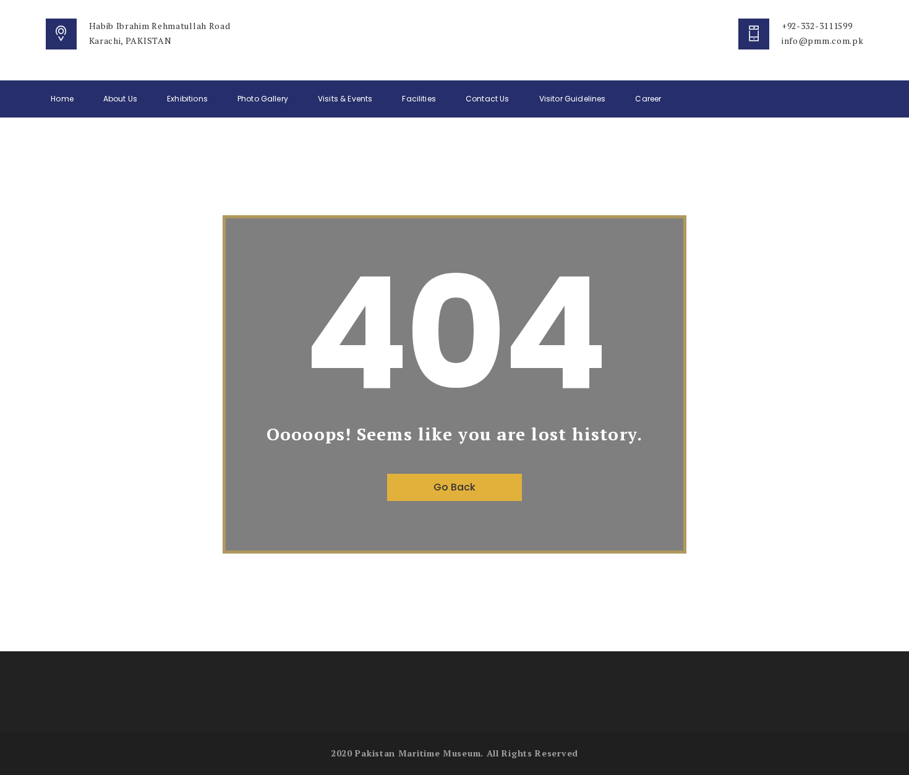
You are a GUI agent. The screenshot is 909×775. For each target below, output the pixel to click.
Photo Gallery (262, 98)
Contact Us (488, 98)
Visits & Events (345, 98)
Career (648, 98)
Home (62, 98)
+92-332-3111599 (817, 26)
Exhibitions (187, 98)
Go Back (454, 487)
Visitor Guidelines (572, 98)
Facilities (419, 98)
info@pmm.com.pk (823, 40)
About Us (120, 98)
